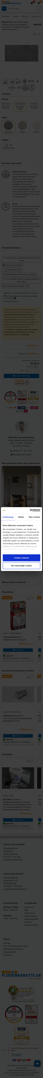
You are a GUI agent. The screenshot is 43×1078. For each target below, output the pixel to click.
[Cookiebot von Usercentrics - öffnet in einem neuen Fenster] (30, 510)
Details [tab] (21, 517)
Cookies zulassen (21, 558)
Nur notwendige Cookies (21, 566)
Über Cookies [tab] (34, 517)
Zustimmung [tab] (8, 517)
